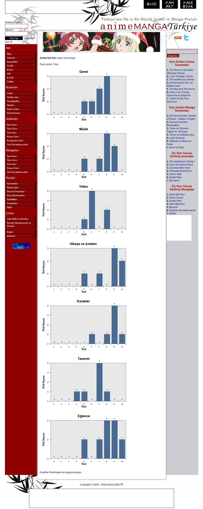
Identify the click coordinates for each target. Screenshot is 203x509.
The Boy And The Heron (182, 89)
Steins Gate (175, 174)
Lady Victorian (177, 138)
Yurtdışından (13, 101)
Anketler (11, 58)
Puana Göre (13, 136)
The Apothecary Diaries (181, 79)
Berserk (173, 207)
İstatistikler (12, 62)
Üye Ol (8, 42)
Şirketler (11, 236)
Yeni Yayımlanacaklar (17, 144)
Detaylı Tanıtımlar (16, 191)
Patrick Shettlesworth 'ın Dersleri (19, 224)
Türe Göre (12, 128)
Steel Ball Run (177, 194)
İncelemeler (12, 183)
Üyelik (10, 66)
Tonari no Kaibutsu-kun (181, 134)
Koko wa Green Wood (181, 164)
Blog (9, 54)
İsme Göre (12, 124)
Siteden (10, 105)
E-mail (10, 77)
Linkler (10, 81)
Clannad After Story (179, 167)
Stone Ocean (176, 197)
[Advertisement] (51, 7)
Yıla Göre (11, 132)
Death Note (175, 177)
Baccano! (174, 180)
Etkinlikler (12, 199)
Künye (10, 69)
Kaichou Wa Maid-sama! (182, 210)
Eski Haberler (13, 113)
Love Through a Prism (181, 76)
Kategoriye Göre (15, 140)
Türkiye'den (12, 97)
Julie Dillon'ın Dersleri (17, 219)
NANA (172, 213)
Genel (9, 93)
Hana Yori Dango (66, 58)
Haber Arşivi (13, 109)
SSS (9, 73)
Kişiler (10, 232)
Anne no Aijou (176, 147)
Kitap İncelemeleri (16, 195)
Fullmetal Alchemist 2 (180, 171)
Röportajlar (13, 187)
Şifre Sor (29, 38)
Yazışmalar (12, 203)
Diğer (9, 207)
